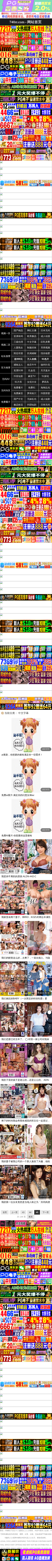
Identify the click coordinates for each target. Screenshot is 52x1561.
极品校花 (18, 405)
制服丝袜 (31, 347)
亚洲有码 (18, 336)
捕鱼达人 (18, 365)
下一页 (46, 1212)
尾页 (31, 1217)
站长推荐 (5, 356)
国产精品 (18, 330)
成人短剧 (45, 399)
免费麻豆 (18, 393)
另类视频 (45, 347)
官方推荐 (5, 367)
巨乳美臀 (45, 342)
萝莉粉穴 (31, 393)
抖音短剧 (18, 376)
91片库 (18, 382)
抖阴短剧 (31, 405)
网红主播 (31, 330)
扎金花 (31, 370)
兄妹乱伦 (31, 399)
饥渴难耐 (31, 353)
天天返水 (45, 370)
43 (23, 1212)
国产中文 (18, 399)
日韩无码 (45, 405)
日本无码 (45, 330)
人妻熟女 (18, 347)
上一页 (14, 1212)
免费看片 (18, 387)
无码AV (6, 379)
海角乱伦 (45, 387)
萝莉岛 (45, 382)
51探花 (45, 376)
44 (30, 1212)
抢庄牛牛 (31, 365)
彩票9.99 (18, 370)
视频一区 (5, 333)
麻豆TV (32, 376)
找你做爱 (45, 353)
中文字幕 (31, 342)
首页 (5, 1212)
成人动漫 (45, 336)
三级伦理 (18, 342)
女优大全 (31, 382)
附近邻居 (18, 353)
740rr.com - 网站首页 (25, 22)
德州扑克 (45, 365)
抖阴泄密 (45, 393)
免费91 (31, 387)
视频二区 (5, 345)
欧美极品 (31, 336)
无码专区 (5, 390)
